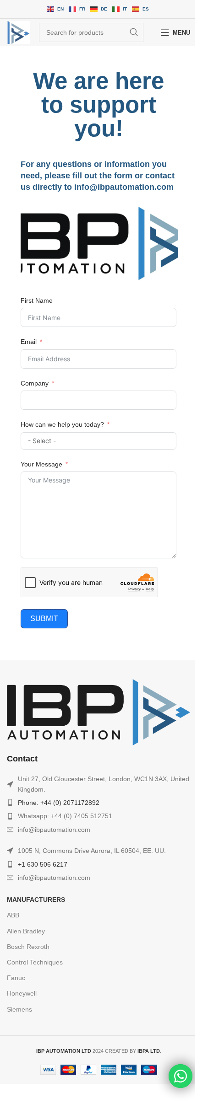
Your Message (41, 464)
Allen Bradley (26, 931)
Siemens (19, 1009)
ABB (13, 915)
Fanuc (16, 977)
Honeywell (22, 993)
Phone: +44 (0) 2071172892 (58, 802)
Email (29, 341)
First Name (37, 300)
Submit (44, 618)
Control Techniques (35, 962)
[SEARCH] (133, 32)
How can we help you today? (62, 424)
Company (35, 383)
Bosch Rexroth (28, 946)
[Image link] (98, 711)
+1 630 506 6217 (42, 864)
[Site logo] (18, 32)
